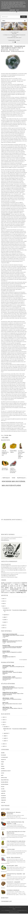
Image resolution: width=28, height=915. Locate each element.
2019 (3, 627)
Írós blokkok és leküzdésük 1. (13, 890)
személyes (7, 51)
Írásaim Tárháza (6, 651)
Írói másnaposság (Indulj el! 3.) (9, 656)
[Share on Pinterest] (9, 435)
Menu (4, 20)
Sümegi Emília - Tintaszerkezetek (15, 907)
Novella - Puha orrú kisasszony (13, 857)
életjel (3, 51)
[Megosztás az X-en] (5, 437)
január (4, 622)
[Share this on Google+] (8, 435)
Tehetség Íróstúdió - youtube (9, 676)
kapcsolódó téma (21, 587)
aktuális (2, 582)
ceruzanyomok (16, 582)
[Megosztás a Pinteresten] (7, 437)
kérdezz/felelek (14, 589)
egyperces (24, 582)
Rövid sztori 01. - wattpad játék (13, 881)
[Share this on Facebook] (4, 435)
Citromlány (5, 655)
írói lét (18, 586)
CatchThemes (7, 910)
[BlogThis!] (3, 437)
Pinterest (11, 12)
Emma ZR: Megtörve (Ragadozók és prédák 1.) (12, 652)
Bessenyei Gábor (6, 645)
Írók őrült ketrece (5, 540)
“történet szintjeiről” (5, 214)
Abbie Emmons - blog (7, 707)
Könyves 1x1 (5, 639)
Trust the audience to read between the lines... (12, 699)
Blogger (14, 908)
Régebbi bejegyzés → (22, 477)
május (4, 617)
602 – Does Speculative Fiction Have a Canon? (12, 703)
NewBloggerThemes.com (22, 910)
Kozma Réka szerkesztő (8, 671)
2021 (3, 606)
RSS (19, 12)
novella (2, 590)
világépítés (12, 592)
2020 (3, 625)
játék (25, 586)
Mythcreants (5, 702)
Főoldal (13, 477)
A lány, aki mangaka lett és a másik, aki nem (16, 841)
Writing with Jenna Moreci (8, 686)
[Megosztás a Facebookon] (6, 437)
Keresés (23, 16)
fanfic (12, 584)
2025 (3, 598)
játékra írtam (9, 587)
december (5, 608)
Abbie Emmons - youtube (8, 698)
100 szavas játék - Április (12, 865)
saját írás (14, 590)
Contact (16, 12)
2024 (3, 601)
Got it (17, 10)
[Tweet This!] (6, 435)
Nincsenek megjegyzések (18, 51)
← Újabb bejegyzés (5, 477)
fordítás (23, 584)
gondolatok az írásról (7, 586)
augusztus (5, 614)
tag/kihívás (6, 592)
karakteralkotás (4, 589)
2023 (3, 603)
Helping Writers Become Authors (10, 692)
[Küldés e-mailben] (2, 437)
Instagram (14, 12)
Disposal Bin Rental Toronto (14, 912)
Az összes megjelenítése (23, 659)
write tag (19, 592)
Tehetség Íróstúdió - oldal (8, 665)
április (4, 619)
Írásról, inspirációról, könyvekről (10, 634)
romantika (8, 590)
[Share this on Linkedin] (10, 435)
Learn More (12, 10)
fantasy (16, 584)
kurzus (23, 589)
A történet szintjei (11, 849)
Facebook (9, 12)
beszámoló (8, 582)
